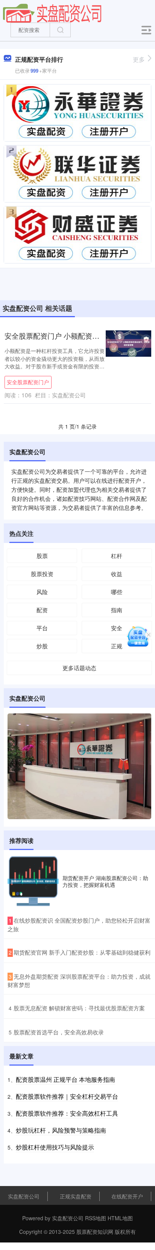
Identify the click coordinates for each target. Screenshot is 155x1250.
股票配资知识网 (94, 1231)
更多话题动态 (79, 668)
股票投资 (42, 574)
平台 (42, 628)
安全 (116, 628)
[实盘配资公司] (52, 12)
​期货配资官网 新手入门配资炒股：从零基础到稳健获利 (82, 952)
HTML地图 (120, 1218)
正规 (116, 646)
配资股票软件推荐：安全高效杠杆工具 (67, 1113)
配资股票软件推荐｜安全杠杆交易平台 (67, 1096)
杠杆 (116, 556)
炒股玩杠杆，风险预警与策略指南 (61, 1130)
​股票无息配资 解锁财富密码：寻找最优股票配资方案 (79, 1008)
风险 (42, 592)
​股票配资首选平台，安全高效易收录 (59, 1032)
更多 (139, 59)
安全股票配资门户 (28, 382)
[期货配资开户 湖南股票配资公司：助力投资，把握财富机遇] (33, 881)
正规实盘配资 (75, 1196)
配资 (42, 610)
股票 (42, 556)
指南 (116, 610)
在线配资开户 (127, 1196)
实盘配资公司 (24, 1196)
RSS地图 (95, 1218)
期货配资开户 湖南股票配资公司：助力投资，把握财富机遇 (105, 881)
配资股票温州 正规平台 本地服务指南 (65, 1079)
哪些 (116, 592)
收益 (116, 574)
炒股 (42, 646)
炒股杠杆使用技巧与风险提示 (55, 1147)
